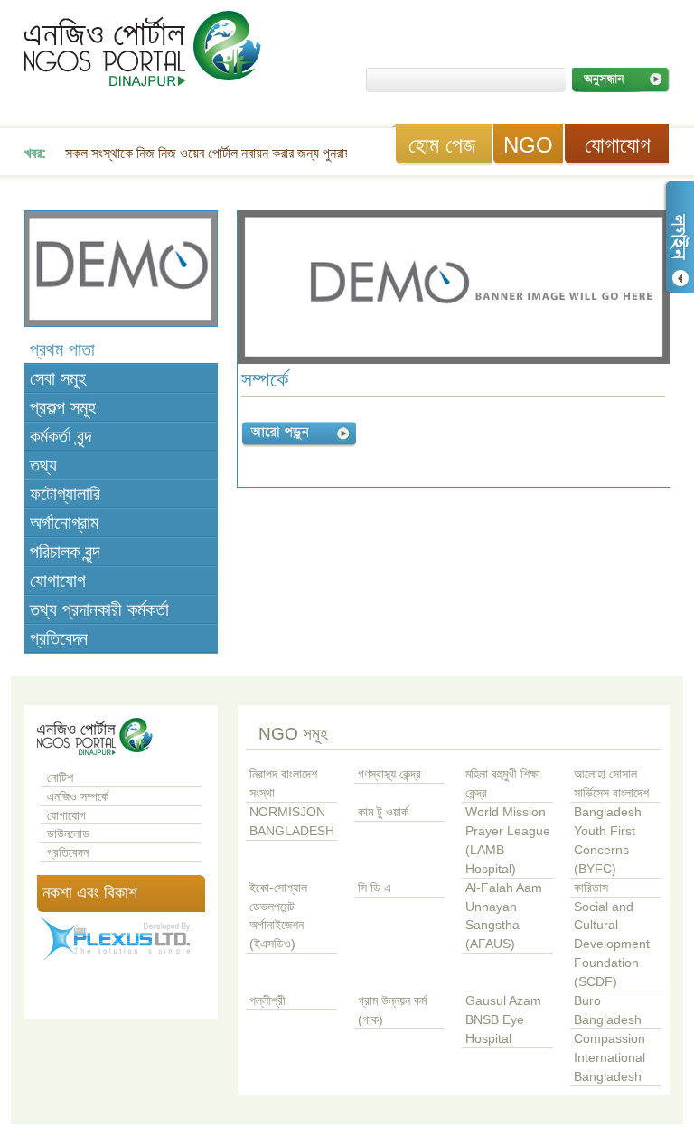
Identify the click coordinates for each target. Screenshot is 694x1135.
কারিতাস (591, 888)
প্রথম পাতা (62, 349)
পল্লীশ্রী (267, 1001)
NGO (528, 145)
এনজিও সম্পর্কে (77, 797)
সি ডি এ (374, 888)
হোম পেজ (441, 145)
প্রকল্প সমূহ (63, 407)
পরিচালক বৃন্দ (64, 552)
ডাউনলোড (68, 834)
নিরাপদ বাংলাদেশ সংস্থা (283, 784)
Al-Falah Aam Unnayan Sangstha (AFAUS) (503, 916)
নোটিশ (60, 778)
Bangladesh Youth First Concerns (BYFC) (608, 840)
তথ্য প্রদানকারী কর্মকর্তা (99, 609)
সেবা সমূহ (58, 378)
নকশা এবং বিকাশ (89, 892)
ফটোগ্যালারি (65, 494)
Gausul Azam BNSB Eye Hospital (503, 1020)
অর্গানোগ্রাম (64, 523)
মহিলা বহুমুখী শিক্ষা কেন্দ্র (502, 784)
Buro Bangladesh (608, 1010)
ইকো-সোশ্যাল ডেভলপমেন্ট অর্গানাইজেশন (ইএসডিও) (278, 916)
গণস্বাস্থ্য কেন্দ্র (389, 774)
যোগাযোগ (618, 145)
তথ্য (43, 465)
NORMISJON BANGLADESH (291, 821)
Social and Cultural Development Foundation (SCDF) (612, 945)
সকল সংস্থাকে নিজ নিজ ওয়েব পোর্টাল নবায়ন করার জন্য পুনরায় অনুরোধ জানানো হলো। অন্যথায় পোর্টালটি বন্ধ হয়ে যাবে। (343, 153)
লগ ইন (678, 237)
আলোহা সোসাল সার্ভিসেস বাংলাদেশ (611, 784)
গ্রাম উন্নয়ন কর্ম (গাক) (392, 1010)
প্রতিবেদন (59, 638)
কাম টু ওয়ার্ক (383, 812)
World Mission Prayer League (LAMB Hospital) (507, 840)
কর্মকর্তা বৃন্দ (60, 436)
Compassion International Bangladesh (609, 1058)
